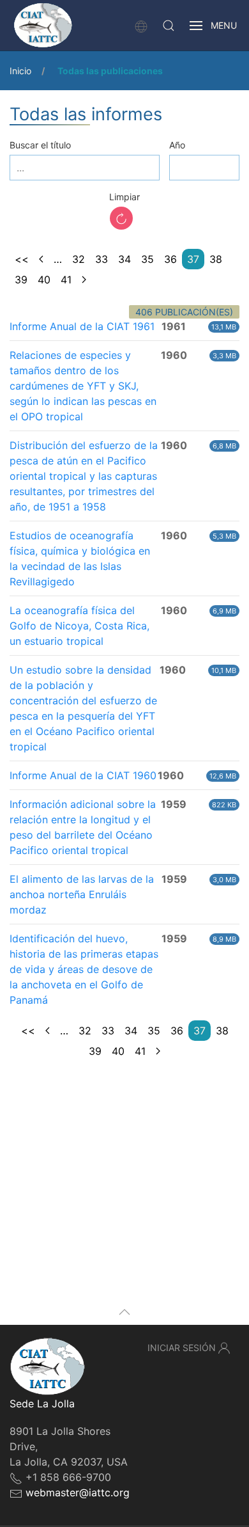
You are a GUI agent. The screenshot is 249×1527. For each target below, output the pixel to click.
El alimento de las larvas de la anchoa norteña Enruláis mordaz (82, 894)
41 (66, 279)
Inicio (20, 70)
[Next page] (84, 279)
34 (124, 259)
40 (44, 279)
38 (215, 259)
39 (21, 279)
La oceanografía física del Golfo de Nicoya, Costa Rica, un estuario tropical (79, 625)
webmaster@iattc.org (78, 1492)
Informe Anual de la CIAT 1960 (83, 775)
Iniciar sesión (181, 1347)
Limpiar (124, 196)
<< (22, 259)
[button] (168, 25)
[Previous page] (41, 259)
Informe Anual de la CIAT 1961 (82, 326)
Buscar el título (40, 144)
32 (78, 259)
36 (170, 259)
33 (101, 259)
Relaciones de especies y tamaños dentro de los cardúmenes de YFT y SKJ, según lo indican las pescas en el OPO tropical (83, 386)
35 (147, 259)
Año (177, 144)
